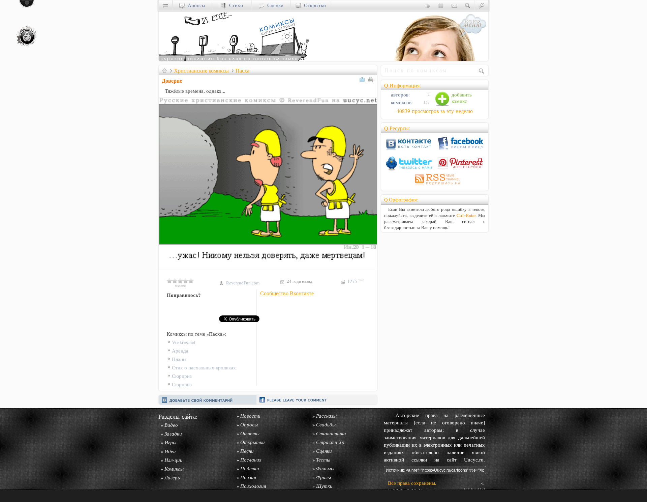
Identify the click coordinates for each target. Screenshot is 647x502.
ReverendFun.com (242, 283)
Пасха (242, 70)
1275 (355, 281)
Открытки (313, 5)
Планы (179, 359)
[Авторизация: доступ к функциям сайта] (481, 5)
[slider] (180, 280)
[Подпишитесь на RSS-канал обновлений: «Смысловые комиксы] (434, 186)
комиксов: (401, 102)
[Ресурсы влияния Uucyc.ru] (164, 70)
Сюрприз (182, 376)
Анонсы (195, 5)
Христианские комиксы (201, 70)
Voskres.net (183, 342)
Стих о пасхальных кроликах (204, 367)
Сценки (273, 5)
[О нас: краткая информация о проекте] (427, 5)
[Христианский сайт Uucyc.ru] (234, 59)
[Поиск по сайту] (467, 5)
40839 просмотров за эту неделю (435, 111)
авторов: (400, 94)
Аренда (180, 350)
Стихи (234, 5)
